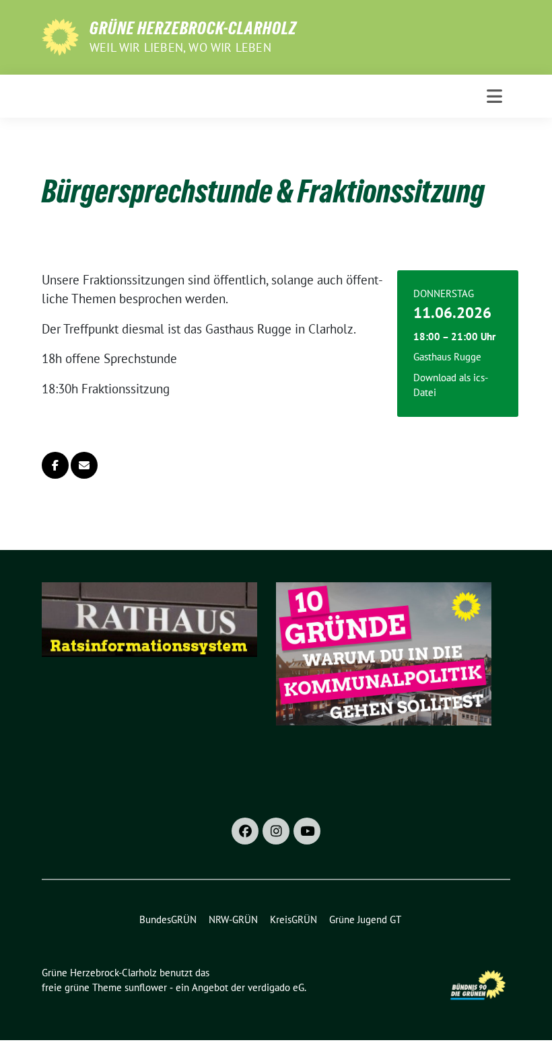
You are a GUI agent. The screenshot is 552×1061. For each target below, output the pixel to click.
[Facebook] (245, 831)
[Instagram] (276, 831)
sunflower (146, 987)
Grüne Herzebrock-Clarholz (193, 28)
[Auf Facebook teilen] (55, 465)
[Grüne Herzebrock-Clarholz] (60, 36)
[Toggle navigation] (494, 96)
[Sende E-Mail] (84, 465)
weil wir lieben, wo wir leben (180, 47)
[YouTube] (307, 831)
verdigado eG (276, 987)
